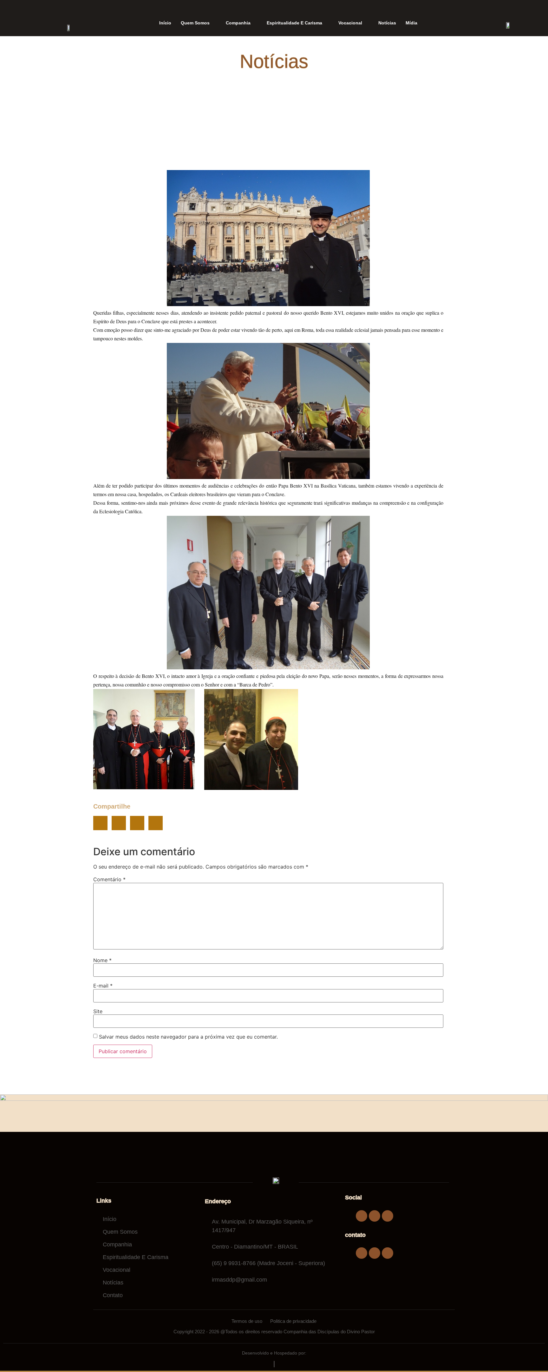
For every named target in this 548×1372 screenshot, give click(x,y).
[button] (100, 823)
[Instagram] (374, 1216)
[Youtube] (387, 1216)
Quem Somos (195, 22)
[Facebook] (361, 1216)
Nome (102, 960)
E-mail (103, 985)
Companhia (238, 22)
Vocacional (350, 22)
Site (97, 1011)
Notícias (387, 22)
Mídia (411, 22)
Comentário (109, 879)
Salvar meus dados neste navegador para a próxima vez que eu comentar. (188, 1036)
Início (165, 22)
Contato (113, 1295)
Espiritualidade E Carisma (294, 22)
